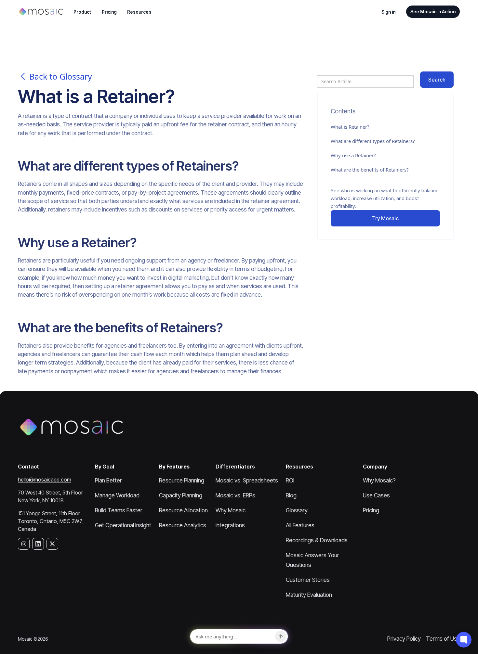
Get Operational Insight (123, 525)
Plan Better (108, 480)
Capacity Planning (180, 495)
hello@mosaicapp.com (44, 479)
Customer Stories (308, 579)
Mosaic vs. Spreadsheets (247, 480)
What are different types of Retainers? (373, 141)
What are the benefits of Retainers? (370, 169)
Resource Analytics (182, 525)
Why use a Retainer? (353, 155)
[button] (82, 11)
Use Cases (376, 495)
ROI (290, 480)
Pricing (109, 12)
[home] (40, 11)
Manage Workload (117, 495)
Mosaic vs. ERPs (235, 495)
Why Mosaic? (379, 480)
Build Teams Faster (118, 510)
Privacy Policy (404, 638)
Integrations (230, 525)
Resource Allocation (183, 510)
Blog (291, 495)
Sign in (388, 12)
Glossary (297, 510)
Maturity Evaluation (309, 594)
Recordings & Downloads (317, 540)
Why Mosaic (231, 510)
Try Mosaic (385, 218)
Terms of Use (443, 638)
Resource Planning (181, 480)
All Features (300, 525)
